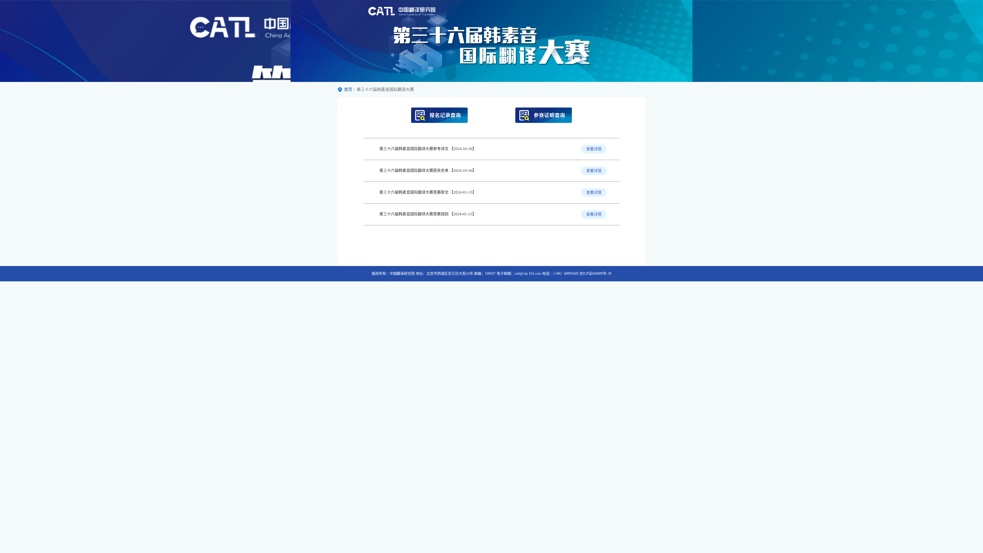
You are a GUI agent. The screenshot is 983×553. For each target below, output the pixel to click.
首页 (348, 89)
